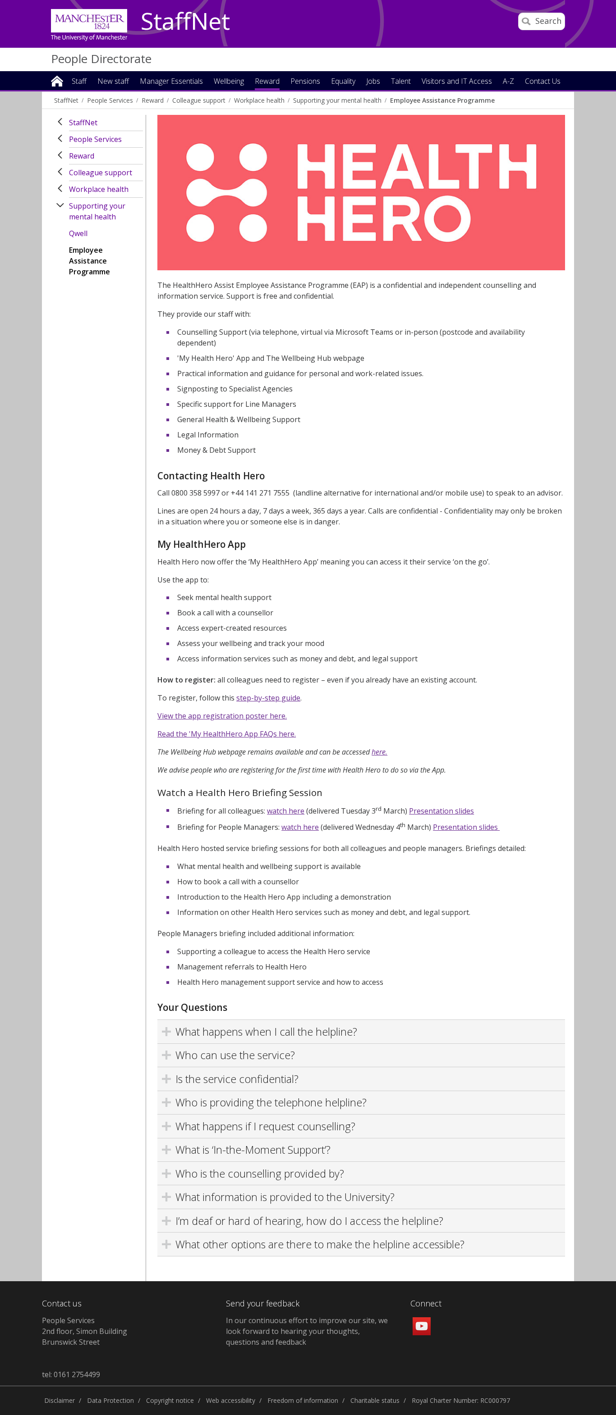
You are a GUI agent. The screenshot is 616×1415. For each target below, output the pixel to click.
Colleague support (198, 100)
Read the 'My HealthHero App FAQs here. (226, 734)
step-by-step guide (268, 698)
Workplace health (259, 100)
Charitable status (375, 1400)
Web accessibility (230, 1400)
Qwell (78, 233)
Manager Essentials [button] (171, 81)
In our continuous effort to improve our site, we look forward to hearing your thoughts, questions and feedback (307, 1331)
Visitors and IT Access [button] (457, 81)
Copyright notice (170, 1400)
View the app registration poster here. (222, 716)
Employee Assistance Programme (442, 100)
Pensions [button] (305, 81)
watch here (285, 811)
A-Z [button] (508, 81)
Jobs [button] (373, 81)
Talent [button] (401, 81)
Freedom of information (302, 1400)
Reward (153, 100)
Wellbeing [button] (229, 81)
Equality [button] (343, 81)
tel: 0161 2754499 (71, 1374)
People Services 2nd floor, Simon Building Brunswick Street (84, 1331)
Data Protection (110, 1400)
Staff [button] (79, 81)
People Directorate (101, 58)
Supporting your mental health (337, 100)
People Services (110, 100)
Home (57, 80)
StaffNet (185, 21)
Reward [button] (267, 81)
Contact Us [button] (543, 81)
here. (379, 752)
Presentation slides (441, 811)
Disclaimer (59, 1400)
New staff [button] (113, 81)
